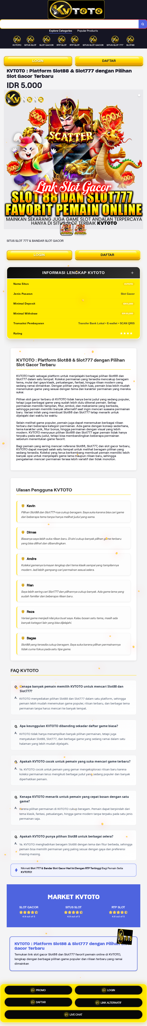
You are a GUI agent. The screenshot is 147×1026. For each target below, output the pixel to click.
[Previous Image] (7, 159)
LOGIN (38, 61)
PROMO (41, 991)
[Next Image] (140, 159)
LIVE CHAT (76, 1014)
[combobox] (69, 24)
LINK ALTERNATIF (111, 1003)
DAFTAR (109, 61)
